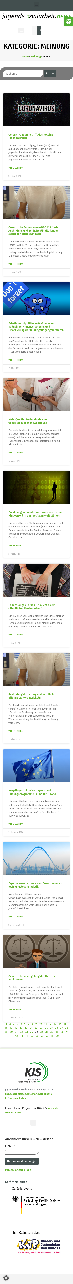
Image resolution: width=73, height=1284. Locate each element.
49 (52, 1035)
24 (46, 1027)
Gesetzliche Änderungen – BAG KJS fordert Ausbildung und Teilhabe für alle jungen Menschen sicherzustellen (34, 230)
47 (42, 1035)
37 (46, 1031)
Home (25, 56)
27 (61, 1027)
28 (66, 1027)
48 (46, 1035)
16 (6, 1027)
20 (26, 1027)
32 (21, 1031)
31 (16, 1031)
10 (40, 1023)
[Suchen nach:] (23, 73)
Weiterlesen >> (15, 168)
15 (65, 1023)
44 (26, 1035)
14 (60, 1023)
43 (21, 1035)
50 (57, 1035)
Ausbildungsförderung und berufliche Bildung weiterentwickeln (31, 696)
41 (67, 1031)
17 (11, 1027)
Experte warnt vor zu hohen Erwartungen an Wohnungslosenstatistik (35, 885)
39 (57, 1031)
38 (51, 1031)
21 (31, 1027)
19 (21, 1027)
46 (36, 1035)
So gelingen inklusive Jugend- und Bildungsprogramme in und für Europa (32, 792)
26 (56, 1027)
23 (41, 1027)
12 (50, 1023)
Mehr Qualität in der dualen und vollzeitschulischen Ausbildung (28, 421)
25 (51, 1027)
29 (6, 1031)
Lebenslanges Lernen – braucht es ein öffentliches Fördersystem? (31, 606)
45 (31, 1035)
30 (11, 1031)
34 (31, 1031)
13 (55, 1023)
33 (26, 1031)
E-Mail (10, 1145)
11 (45, 1023)
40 (62, 1031)
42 (16, 1035)
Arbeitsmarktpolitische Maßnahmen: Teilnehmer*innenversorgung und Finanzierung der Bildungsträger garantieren (36, 326)
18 (16, 1027)
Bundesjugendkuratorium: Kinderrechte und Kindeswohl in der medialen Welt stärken (35, 514)
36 (41, 1031)
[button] (68, 21)
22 (36, 1027)
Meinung (36, 56)
